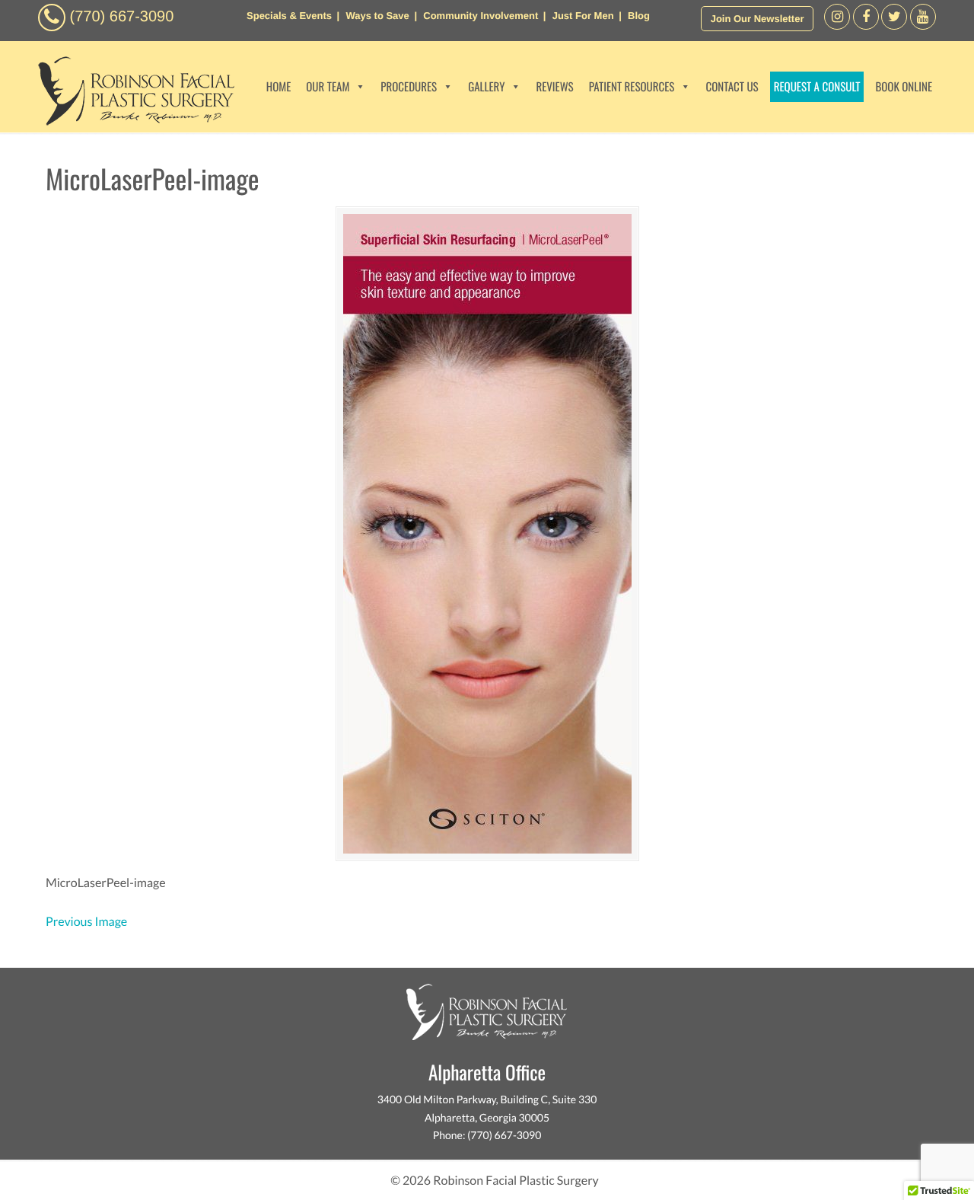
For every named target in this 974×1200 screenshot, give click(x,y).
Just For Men (583, 15)
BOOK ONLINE (903, 86)
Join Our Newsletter (757, 18)
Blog (639, 15)
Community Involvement (480, 15)
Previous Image (86, 921)
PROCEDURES (408, 86)
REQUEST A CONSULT (817, 86)
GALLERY (486, 86)
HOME (278, 86)
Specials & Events (289, 15)
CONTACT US (731, 86)
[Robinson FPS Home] (132, 121)
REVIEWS (554, 86)
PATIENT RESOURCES (632, 86)
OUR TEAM (327, 86)
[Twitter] (894, 25)
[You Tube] (923, 25)
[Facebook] (837, 25)
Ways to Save (377, 15)
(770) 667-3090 (122, 16)
